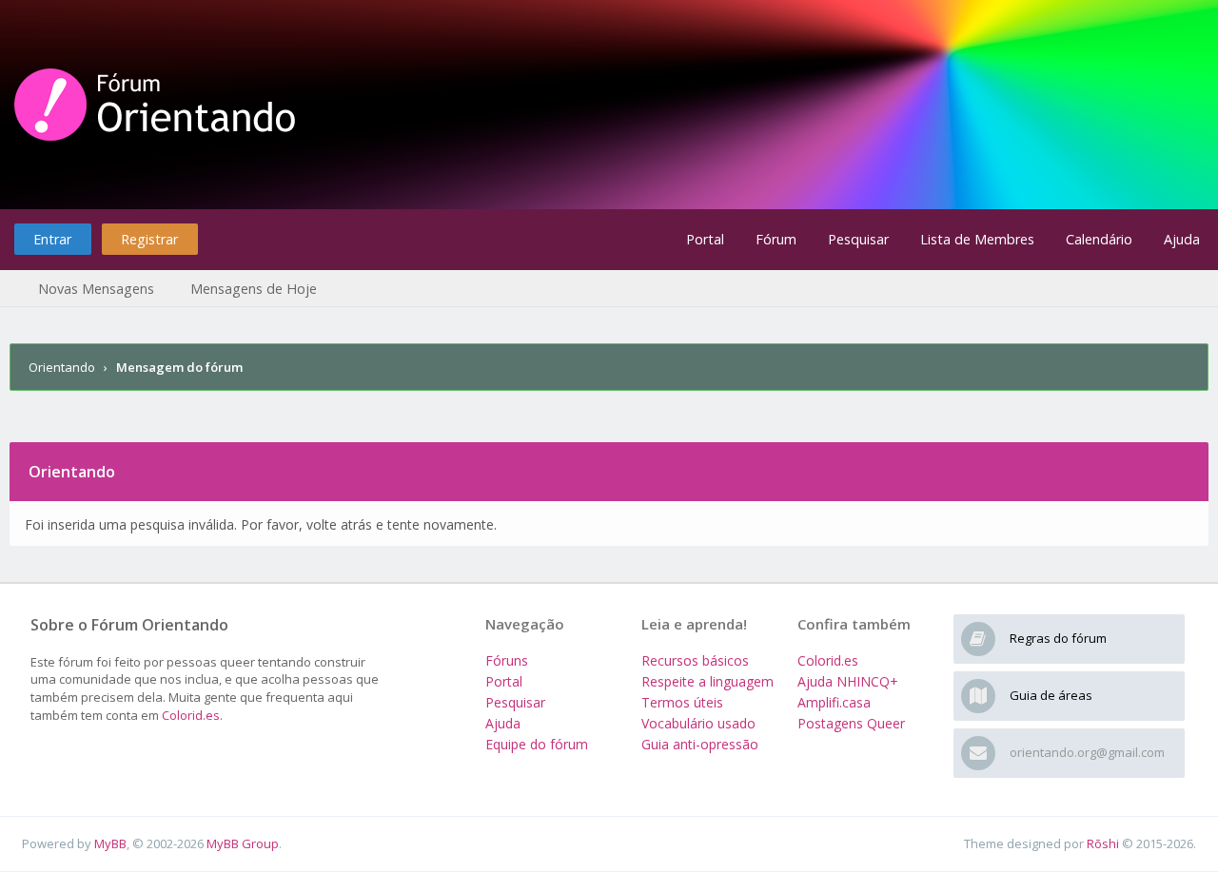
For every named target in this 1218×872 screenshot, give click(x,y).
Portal (705, 239)
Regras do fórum (1058, 638)
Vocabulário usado (698, 723)
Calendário (1099, 239)
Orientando (62, 367)
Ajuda (1182, 239)
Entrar (52, 239)
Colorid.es (191, 715)
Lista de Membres (977, 239)
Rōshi (1103, 843)
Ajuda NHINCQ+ (847, 681)
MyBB (110, 843)
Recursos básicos (695, 660)
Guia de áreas (1051, 695)
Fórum (776, 239)
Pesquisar (858, 239)
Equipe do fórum (536, 744)
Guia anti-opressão (699, 744)
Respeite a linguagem (707, 681)
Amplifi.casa (834, 702)
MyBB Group (242, 843)
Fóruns (506, 660)
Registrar (149, 239)
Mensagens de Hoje (253, 289)
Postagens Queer (851, 723)
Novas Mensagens (96, 289)
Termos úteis (682, 702)
